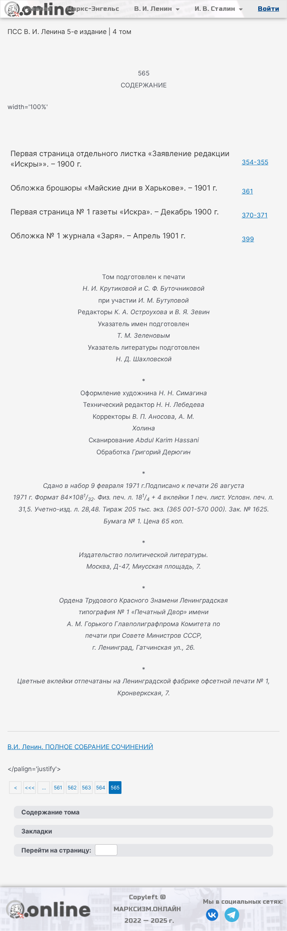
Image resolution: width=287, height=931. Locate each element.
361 (247, 191)
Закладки (36, 831)
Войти (268, 9)
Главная (38, 9)
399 (248, 239)
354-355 (255, 162)
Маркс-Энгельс (93, 9)
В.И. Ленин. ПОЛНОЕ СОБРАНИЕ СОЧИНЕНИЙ (80, 747)
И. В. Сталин (215, 9)
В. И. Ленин (153, 9)
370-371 (255, 215)
